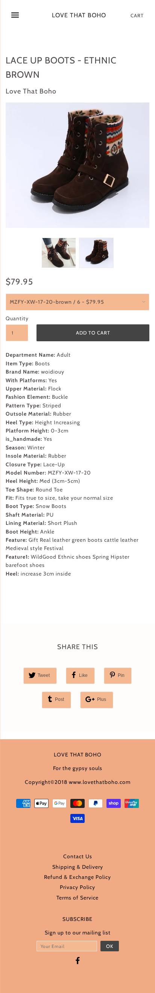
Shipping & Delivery (77, 866)
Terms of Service (77, 897)
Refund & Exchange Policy (77, 877)
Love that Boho (79, 15)
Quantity (17, 318)
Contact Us (77, 856)
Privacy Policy (77, 887)
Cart (137, 15)
